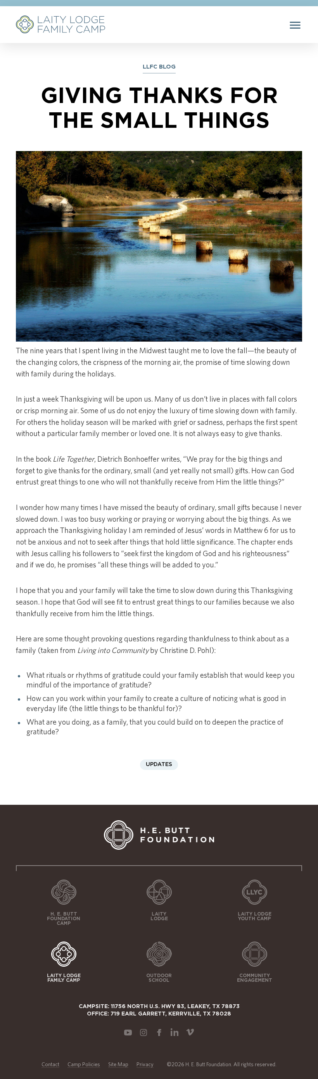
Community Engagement (254, 978)
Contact (50, 1064)
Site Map (118, 1064)
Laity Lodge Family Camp (64, 978)
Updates (159, 764)
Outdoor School (159, 978)
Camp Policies (83, 1064)
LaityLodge (159, 916)
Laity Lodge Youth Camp (254, 916)
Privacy (145, 1064)
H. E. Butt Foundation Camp (63, 919)
